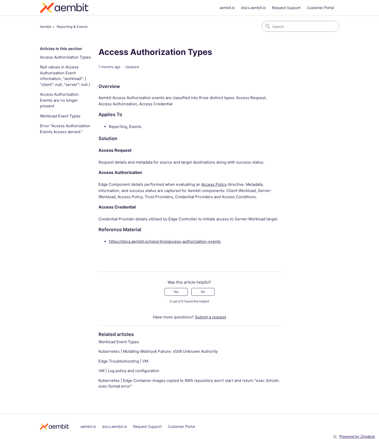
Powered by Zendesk (357, 436)
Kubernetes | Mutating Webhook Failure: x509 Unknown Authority (158, 351)
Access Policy (214, 184)
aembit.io (227, 7)
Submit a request (210, 317)
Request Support (286, 7)
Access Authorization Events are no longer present (59, 100)
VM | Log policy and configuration (128, 370)
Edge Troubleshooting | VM (123, 361)
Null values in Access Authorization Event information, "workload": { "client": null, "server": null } (65, 76)
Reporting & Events (72, 27)
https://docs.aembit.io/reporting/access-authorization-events (165, 241)
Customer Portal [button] (320, 7)
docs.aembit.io (253, 7)
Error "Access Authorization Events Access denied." (65, 128)
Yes (176, 292)
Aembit (45, 27)
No (203, 292)
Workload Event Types (60, 116)
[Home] (64, 9)
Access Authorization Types (65, 57)
